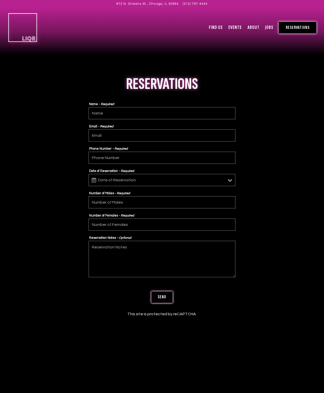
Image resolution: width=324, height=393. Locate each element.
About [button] (253, 27)
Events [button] (235, 27)
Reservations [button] (298, 27)
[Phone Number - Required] (162, 158)
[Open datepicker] (94, 180)
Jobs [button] (269, 27)
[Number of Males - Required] (162, 202)
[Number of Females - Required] (162, 225)
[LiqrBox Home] (23, 27)
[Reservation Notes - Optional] (162, 259)
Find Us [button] (216, 27)
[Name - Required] (162, 113)
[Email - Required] (162, 135)
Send (162, 297)
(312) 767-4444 (195, 4)
